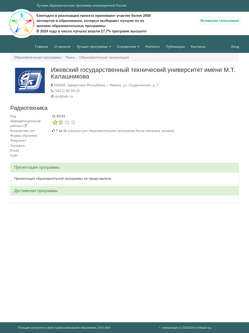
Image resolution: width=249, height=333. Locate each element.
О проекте (63, 46)
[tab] (124, 167)
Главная (41, 47)
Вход (235, 47)
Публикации (175, 47)
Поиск (70, 57)
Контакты (198, 47)
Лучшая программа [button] (92, 47)
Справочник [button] (127, 47)
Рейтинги (152, 47)
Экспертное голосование (219, 20)
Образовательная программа (37, 57)
